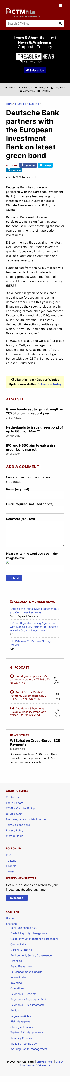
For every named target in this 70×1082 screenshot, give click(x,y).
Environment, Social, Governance (31, 955)
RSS (8, 855)
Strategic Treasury (21, 1027)
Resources (25, 87)
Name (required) (17, 489)
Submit (14, 578)
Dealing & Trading (21, 949)
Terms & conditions (18, 824)
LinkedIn (11, 866)
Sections (11, 923)
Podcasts (41, 87)
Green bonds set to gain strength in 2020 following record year (34, 411)
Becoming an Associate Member (26, 819)
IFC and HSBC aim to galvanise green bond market (31, 447)
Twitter (10, 871)
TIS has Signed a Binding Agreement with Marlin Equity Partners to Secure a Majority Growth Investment (34, 626)
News (10, 87)
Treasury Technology (23, 1043)
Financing (20, 103)
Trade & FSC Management (26, 1032)
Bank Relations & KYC (23, 927)
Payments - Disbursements (27, 1004)
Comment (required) (20, 519)
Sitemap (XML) (45, 1061)
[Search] (60, 23)
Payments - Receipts (23, 993)
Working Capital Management (28, 1049)
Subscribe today (49, 384)
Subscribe (36, 70)
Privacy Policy (14, 830)
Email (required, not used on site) (29, 504)
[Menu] (60, 5)
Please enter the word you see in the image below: (32, 556)
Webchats (58, 87)
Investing (34, 103)
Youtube (11, 860)
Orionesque (43, 1065)
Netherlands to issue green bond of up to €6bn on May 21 (34, 429)
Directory (43, 91)
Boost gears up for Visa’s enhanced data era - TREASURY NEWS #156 (30, 678)
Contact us (13, 797)
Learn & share (14, 802)
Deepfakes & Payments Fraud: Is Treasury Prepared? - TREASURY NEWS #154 (29, 711)
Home (9, 103)
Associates (27, 91)
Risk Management (21, 1021)
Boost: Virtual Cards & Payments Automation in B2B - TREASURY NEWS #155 (29, 695)
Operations (17, 988)
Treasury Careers (21, 1038)
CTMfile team (14, 813)
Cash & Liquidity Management (29, 933)
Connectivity (18, 944)
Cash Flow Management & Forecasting (34, 938)
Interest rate (18, 977)
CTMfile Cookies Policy (20, 808)
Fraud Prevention (21, 966)
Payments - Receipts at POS (28, 999)
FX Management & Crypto (26, 971)
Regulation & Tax (20, 1016)
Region (14, 1010)
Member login (14, 835)
